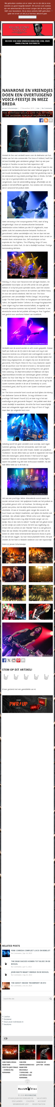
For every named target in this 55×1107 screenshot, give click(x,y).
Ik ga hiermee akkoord (27, 17)
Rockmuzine (30, 1095)
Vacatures (7, 1024)
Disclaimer (8, 1019)
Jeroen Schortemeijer (10, 108)
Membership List (21, 1104)
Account (42, 1101)
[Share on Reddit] (14, 660)
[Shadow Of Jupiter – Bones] (44, 1052)
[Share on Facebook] (4, 660)
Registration (38, 1104)
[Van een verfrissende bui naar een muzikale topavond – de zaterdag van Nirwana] (27, 1052)
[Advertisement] (27, 66)
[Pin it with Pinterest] (18, 660)
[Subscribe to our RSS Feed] (46, 120)
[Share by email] (23, 660)
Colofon (7, 1017)
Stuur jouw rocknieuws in (13, 1022)
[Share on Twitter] (9, 660)
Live (37, 108)
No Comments (47, 108)
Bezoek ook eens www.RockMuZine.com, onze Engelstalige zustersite (27, 42)
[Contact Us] (51, 120)
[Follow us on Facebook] (41, 120)
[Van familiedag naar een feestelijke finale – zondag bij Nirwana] (10, 1052)
